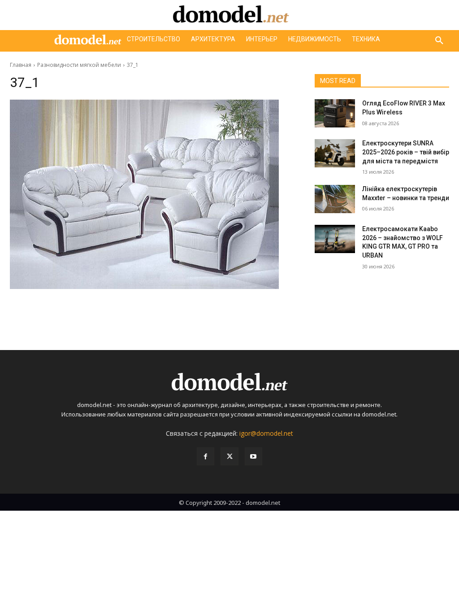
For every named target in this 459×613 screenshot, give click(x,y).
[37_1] (153, 194)
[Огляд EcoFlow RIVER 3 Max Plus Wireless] (335, 113)
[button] (439, 41)
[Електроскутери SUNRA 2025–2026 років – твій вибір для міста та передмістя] (335, 153)
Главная (20, 65)
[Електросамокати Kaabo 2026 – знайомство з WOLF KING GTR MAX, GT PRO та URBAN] (335, 239)
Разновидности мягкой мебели (79, 65)
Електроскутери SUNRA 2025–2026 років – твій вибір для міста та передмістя (405, 152)
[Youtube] (253, 456)
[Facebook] (205, 456)
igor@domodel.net (266, 433)
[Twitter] (229, 456)
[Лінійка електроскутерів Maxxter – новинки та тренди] (335, 199)
